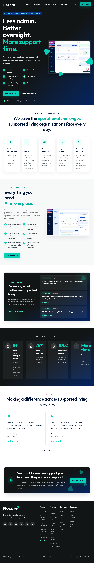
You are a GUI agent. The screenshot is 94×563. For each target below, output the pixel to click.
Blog (61, 511)
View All (42, 541)
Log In (76, 4)
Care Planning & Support (43, 517)
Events (62, 519)
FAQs (61, 533)
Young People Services (52, 531)
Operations (53, 543)
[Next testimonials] (50, 451)
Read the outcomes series (15, 311)
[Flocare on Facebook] (21, 524)
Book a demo (9, 93)
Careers (72, 521)
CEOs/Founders (55, 547)
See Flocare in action (29, 93)
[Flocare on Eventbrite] (32, 524)
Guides (62, 515)
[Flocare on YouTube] (16, 524)
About (55, 4)
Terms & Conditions (85, 557)
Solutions (37, 4)
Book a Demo (85, 4)
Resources (46, 4)
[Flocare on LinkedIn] (5, 524)
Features (27, 4)
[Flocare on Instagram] (10, 524)
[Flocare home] (9, 4)
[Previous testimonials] (44, 451)
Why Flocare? (64, 4)
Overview (43, 511)
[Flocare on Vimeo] (27, 524)
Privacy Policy (74, 557)
